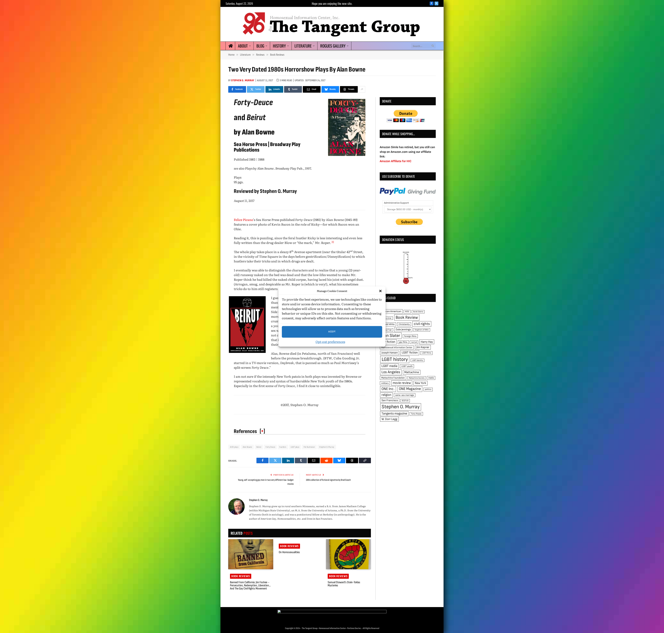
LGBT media (389, 366)
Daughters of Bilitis (422, 330)
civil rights (422, 324)
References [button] (245, 431)
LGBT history (395, 359)
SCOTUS (405, 400)
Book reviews (240, 576)
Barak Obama (418, 311)
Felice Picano (243, 219)
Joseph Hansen (389, 352)
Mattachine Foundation (393, 377)
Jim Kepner (422, 347)
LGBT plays (295, 447)
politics (428, 389)
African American (391, 311)
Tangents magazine (394, 414)
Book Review (407, 317)
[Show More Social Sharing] (362, 89)
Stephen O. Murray (242, 80)
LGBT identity (417, 360)
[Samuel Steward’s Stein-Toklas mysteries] (348, 554)
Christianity (404, 324)
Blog (260, 46)
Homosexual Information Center (396, 347)
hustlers (282, 447)
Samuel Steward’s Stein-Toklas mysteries (344, 584)
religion (386, 395)
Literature (303, 46)
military (385, 383)
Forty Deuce (270, 447)
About (243, 46)
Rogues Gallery (332, 46)
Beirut (258, 447)
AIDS (407, 311)
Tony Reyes (416, 413)
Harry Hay (427, 342)
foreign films (410, 336)
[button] (380, 291)
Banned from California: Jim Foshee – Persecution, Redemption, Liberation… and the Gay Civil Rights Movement (250, 585)
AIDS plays (234, 447)
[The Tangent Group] (332, 24)
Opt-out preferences (330, 341)
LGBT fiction (410, 353)
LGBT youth (407, 366)
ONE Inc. (388, 389)
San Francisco (389, 400)
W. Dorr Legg (389, 419)
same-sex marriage (404, 395)
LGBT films (426, 353)
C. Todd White (388, 324)
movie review (402, 383)
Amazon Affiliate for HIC (395, 161)
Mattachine (411, 372)
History (279, 46)
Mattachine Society (417, 378)
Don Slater (391, 335)
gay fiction (388, 342)
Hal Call (414, 342)
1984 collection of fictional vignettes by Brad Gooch (328, 480)
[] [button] (262, 431)
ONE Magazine (410, 389)
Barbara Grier (386, 318)
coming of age (386, 330)
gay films (403, 342)
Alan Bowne (247, 447)
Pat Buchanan (309, 447)
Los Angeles (390, 372)
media (431, 377)
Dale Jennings (403, 329)
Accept (332, 331)
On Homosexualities (289, 552)
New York (420, 383)
